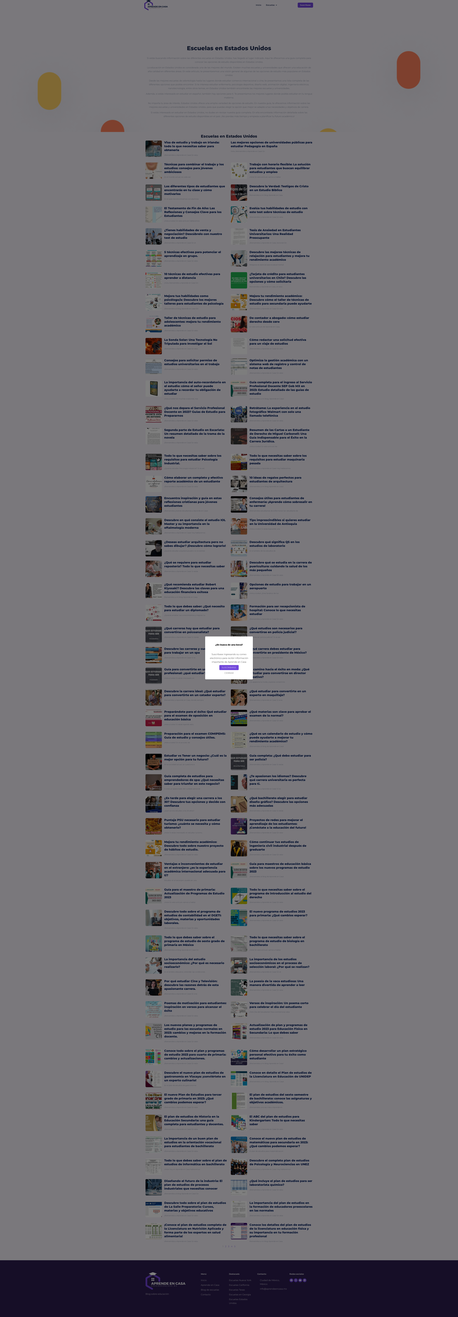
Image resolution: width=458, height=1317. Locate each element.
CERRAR (229, 673)
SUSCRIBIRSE (229, 667)
